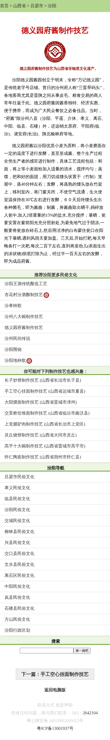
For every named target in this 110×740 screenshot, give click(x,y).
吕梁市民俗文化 (19, 476)
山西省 (19, 5)
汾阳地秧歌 (15, 360)
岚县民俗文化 (17, 597)
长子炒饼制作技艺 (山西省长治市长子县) (43, 380)
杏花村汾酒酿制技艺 (24, 294)
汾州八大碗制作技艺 (24, 316)
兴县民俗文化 (17, 542)
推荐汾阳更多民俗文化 (55, 275)
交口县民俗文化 (19, 553)
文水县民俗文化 (19, 564)
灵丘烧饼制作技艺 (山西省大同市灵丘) (41, 435)
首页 (4, 5)
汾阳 (52, 5)
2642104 (90, 713)
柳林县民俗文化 (19, 531)
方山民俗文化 (17, 619)
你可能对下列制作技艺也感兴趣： (56, 371)
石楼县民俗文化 (19, 608)
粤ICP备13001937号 (55, 728)
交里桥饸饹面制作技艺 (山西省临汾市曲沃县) (47, 413)
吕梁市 (36, 5)
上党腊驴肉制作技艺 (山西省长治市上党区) (45, 424)
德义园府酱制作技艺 (24, 327)
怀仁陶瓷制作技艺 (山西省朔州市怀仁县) (43, 457)
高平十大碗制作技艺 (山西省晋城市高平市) (45, 446)
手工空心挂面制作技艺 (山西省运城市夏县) (45, 391)
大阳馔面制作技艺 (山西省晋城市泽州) (41, 402)
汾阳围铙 (13, 349)
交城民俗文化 (17, 520)
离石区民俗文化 (19, 575)
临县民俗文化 (17, 498)
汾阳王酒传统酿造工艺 (26, 283)
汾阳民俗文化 (17, 509)
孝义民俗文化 (17, 487)
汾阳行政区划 (17, 630)
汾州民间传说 (17, 338)
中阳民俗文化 (17, 586)
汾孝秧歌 (13, 305)
